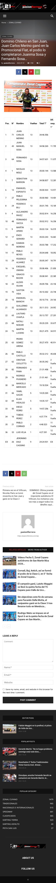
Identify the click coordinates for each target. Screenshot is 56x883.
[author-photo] (28, 528)
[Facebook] (18, 72)
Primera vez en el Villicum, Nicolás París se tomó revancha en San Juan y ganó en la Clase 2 (15, 494)
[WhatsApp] (37, 72)
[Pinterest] (31, 72)
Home (3, 22)
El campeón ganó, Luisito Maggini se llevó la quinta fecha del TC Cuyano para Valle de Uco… (35, 586)
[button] (4, 16)
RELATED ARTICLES (17, 550)
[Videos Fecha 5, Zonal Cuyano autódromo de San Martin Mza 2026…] (9, 560)
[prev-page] (4, 626)
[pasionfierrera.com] (28, 6)
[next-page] (8, 626)
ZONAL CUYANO (15, 22)
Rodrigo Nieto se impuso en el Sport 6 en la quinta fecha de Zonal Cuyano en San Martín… (35, 616)
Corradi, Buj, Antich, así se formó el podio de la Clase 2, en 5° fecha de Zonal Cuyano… (35, 573)
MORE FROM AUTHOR (37, 550)
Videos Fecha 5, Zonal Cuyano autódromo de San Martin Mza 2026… (33, 560)
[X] (25, 72)
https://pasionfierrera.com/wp (28, 536)
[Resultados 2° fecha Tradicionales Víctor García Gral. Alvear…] (9, 765)
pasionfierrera (9, 63)
